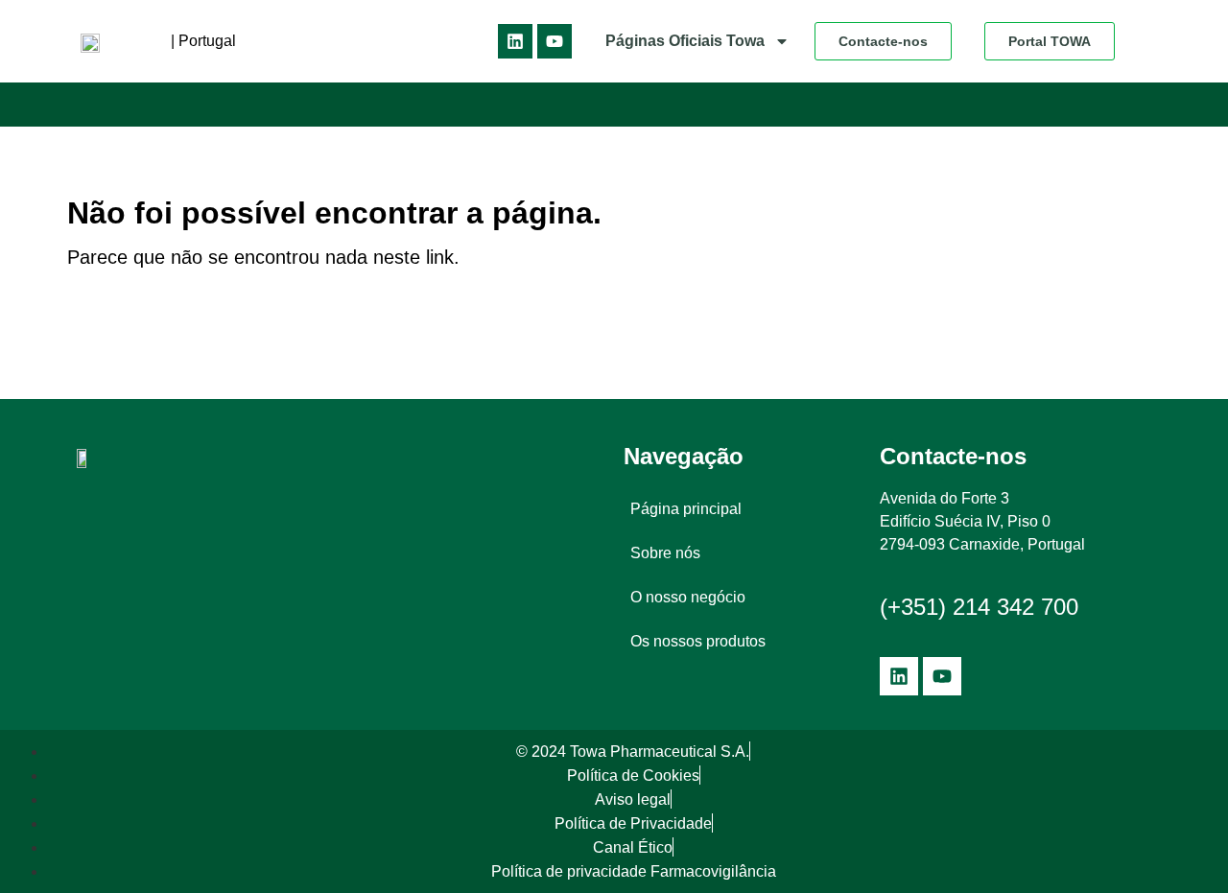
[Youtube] (554, 41)
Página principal (686, 509)
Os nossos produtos (698, 641)
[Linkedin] (515, 41)
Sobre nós (665, 553)
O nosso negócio (687, 597)
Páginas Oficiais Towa (685, 41)
